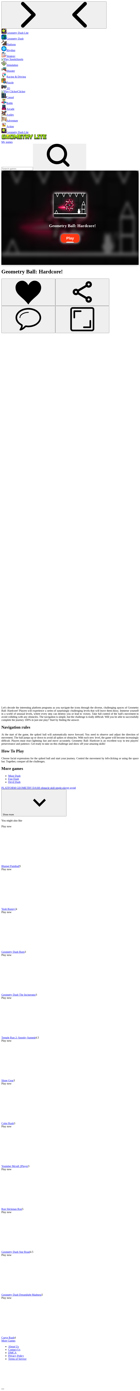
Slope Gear (7, 1080)
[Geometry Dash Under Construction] (6, 442)
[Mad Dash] (6, 525)
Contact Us (14, 1349)
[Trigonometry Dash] (6, 562)
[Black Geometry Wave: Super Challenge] (6, 636)
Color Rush (7, 1123)
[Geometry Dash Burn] (6, 340)
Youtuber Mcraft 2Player (14, 1166)
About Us (13, 1346)
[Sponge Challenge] (6, 581)
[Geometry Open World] (6, 627)
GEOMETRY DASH (29, 787)
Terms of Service (17, 1358)
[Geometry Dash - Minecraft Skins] (6, 646)
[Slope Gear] (6, 368)
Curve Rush (7, 1337)
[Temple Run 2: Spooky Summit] (6, 359)
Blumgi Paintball (10, 866)
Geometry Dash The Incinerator (18, 994)
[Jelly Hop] (6, 683)
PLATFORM (9, 787)
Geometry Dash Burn (13, 951)
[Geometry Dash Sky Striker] (6, 498)
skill (52, 787)
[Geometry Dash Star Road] (6, 387)
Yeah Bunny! (8, 909)
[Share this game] (82, 292)
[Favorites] (28, 292)
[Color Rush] (6, 377)
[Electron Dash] (6, 618)
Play (70, 238)
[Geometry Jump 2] (6, 609)
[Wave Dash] (6, 535)
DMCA (12, 1352)
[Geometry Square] (6, 544)
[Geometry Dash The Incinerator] (6, 350)
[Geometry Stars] (6, 590)
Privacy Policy (16, 1355)
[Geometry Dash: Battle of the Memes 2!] (6, 692)
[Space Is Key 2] (6, 433)
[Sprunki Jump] (6, 470)
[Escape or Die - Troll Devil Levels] (6, 424)
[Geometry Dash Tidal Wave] (6, 451)
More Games (8, 1340)
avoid (73, 787)
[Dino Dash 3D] (6, 414)
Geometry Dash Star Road (15, 1251)
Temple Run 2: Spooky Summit (18, 1037)
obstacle (45, 787)
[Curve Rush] (6, 405)
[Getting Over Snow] (6, 488)
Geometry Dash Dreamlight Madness (21, 1294)
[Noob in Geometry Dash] (6, 655)
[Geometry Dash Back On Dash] (6, 507)
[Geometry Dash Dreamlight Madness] (6, 396)
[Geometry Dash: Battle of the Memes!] (6, 701)
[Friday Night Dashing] (6, 599)
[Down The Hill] (6, 461)
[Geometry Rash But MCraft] (6, 572)
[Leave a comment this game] (28, 319)
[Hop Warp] (6, 516)
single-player (62, 787)
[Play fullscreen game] (82, 319)
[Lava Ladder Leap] (6, 674)
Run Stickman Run (11, 1209)
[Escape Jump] (6, 479)
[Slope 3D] (6, 664)
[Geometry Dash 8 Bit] (6, 553)
